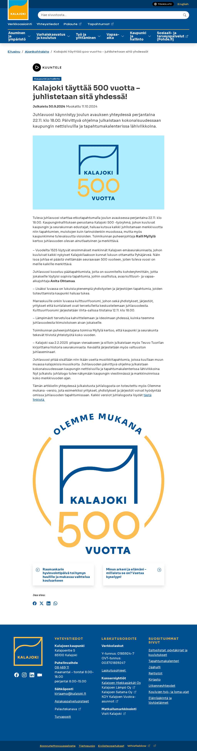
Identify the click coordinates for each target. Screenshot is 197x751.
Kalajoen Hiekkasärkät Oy (121, 683)
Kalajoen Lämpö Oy (116, 687)
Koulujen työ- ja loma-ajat (169, 692)
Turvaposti (63, 717)
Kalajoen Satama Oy (117, 692)
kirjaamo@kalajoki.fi (70, 694)
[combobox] (113, 15)
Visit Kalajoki (112, 714)
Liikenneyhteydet (162, 686)
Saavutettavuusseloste (58, 746)
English (183, 4)
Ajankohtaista (37, 51)
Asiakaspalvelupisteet (72, 701)
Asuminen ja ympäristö (17, 36)
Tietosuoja (87, 746)
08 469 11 (62, 667)
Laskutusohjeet (114, 671)
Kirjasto (155, 680)
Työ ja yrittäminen (86, 36)
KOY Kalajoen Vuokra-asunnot (119, 699)
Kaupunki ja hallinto (138, 36)
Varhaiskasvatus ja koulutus (51, 36)
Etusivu (14, 51)
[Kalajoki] (28, 651)
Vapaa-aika (113, 36)
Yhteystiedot (48, 24)
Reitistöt (155, 673)
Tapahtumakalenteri (164, 661)
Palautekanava (66, 709)
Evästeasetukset (111, 746)
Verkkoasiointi (20, 24)
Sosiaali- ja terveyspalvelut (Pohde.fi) (170, 36)
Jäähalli (155, 667)
